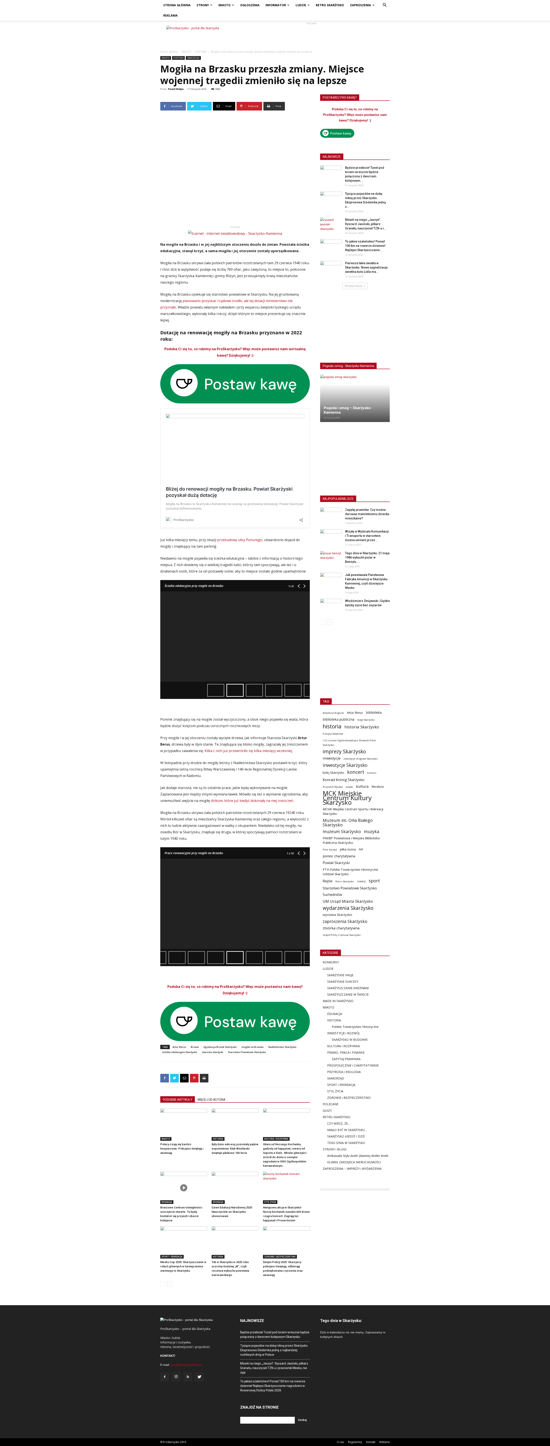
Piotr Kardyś (330, 849)
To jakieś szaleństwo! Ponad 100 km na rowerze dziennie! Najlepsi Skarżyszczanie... (365, 246)
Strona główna (169, 52)
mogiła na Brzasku (252, 1046)
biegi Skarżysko (366, 719)
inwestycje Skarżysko (345, 765)
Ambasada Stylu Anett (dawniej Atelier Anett (357, 1156)
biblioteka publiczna (338, 719)
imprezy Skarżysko (344, 751)
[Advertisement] (311, 35)
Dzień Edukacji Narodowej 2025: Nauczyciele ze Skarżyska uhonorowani (232, 1212)
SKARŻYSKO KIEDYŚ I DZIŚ (346, 1136)
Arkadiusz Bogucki (333, 712)
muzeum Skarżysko (342, 831)
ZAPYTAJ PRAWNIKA (346, 1059)
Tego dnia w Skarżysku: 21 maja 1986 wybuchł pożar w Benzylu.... (367, 557)
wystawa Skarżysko (337, 914)
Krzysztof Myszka (333, 786)
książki (349, 786)
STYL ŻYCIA (270, 1201)
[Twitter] (199, 1377)
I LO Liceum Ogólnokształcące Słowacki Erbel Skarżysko (349, 742)
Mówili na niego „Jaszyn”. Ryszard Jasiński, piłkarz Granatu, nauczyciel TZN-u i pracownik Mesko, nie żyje (274, 1368)
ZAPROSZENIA (360, 5)
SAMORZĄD (193, 57)
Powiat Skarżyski (336, 863)
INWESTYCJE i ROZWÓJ (343, 1033)
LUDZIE (301, 5)
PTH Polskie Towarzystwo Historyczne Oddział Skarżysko (350, 871)
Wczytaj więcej (353, 286)
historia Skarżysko (361, 727)
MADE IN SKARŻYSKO (338, 1001)
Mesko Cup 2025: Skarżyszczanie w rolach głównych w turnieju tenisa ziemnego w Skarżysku (183, 1266)
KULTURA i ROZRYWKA (276, 1138)
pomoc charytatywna (339, 856)
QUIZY (327, 1110)
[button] (384, 5)
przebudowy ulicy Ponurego (239, 539)
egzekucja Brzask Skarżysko (220, 1046)
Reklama (384, 1442)
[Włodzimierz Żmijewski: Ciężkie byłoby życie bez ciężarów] (331, 606)
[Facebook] (164, 1377)
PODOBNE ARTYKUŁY (177, 1099)
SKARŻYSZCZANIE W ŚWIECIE (348, 994)
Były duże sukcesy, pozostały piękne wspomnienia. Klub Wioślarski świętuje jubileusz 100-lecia (235, 1148)
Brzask (195, 1046)
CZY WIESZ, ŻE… (338, 1123)
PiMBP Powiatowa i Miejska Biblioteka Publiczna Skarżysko (351, 840)
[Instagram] (176, 1377)
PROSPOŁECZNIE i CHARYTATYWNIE (353, 1065)
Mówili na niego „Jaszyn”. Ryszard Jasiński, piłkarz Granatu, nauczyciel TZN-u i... (365, 224)
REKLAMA (170, 15)
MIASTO (224, 5)
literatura (378, 787)
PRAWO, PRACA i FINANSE (346, 1052)
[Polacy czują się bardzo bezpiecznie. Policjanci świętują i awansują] (183, 1124)
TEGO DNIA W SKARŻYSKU (346, 1143)
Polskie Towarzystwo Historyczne (355, 1027)
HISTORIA (201, 52)
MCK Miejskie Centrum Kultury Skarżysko (347, 798)
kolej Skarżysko (333, 773)
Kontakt (370, 1442)
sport (374, 880)
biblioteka (374, 712)
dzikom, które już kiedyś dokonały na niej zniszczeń (252, 800)
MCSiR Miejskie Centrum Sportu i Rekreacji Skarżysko (353, 811)
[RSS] (187, 1377)
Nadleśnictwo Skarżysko (282, 1046)
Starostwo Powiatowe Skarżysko (247, 1052)
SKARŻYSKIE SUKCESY (342, 981)
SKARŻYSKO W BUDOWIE (350, 1040)
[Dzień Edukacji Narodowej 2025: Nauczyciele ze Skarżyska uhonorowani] (235, 1188)
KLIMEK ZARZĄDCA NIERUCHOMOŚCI (354, 1162)
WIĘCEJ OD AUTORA (211, 1099)
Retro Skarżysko (344, 881)
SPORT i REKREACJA (172, 1256)
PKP (361, 849)
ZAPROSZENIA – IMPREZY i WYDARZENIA (352, 1169)
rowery (361, 881)
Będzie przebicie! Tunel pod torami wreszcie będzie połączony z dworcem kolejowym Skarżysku (274, 1335)
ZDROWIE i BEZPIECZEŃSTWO (280, 1256)
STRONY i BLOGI (334, 1149)
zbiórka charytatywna (341, 928)
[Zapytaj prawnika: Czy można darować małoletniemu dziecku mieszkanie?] (331, 515)
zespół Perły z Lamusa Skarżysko (342, 934)
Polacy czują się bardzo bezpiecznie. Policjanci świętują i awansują (181, 1148)
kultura (362, 786)
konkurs (371, 772)
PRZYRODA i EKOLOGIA (344, 1072)
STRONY (203, 5)
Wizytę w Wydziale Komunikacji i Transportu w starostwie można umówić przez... (367, 536)
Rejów (327, 881)
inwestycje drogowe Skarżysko (361, 758)
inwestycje (332, 758)
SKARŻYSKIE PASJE (340, 975)
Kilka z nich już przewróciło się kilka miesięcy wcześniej (248, 750)
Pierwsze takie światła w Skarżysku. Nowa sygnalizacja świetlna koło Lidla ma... (366, 267)
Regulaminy (355, 1442)
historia (332, 726)
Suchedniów (332, 894)
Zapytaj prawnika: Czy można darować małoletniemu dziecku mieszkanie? (367, 514)
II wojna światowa (333, 733)
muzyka (371, 831)
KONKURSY (331, 962)
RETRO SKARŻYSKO (330, 5)
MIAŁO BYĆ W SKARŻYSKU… (347, 1130)
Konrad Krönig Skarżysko (343, 779)
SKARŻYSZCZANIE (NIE (343, 988)
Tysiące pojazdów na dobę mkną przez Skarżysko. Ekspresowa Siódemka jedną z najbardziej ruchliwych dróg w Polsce (274, 1350)
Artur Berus (179, 1046)
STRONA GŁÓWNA (177, 5)
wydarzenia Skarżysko (348, 908)
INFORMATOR (276, 5)
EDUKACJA (167, 1201)
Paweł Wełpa (176, 89)
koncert (355, 772)
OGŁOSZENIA (250, 5)
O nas (340, 1442)
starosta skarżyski (212, 1052)
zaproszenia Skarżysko (345, 921)
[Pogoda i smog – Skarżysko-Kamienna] (355, 398)
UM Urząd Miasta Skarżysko (348, 901)
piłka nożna (348, 849)
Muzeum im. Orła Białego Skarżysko (348, 822)
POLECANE (330, 1104)
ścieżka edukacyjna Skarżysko (179, 1052)
